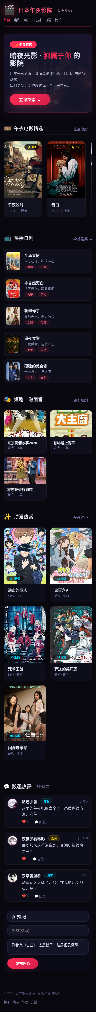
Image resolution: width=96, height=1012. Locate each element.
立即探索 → (30, 99)
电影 (17, 20)
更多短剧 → (82, 400)
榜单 (58, 20)
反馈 (33, 1002)
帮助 (25, 1002)
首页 (7, 20)
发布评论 (23, 964)
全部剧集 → (82, 238)
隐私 (16, 1002)
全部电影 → (82, 129)
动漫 (48, 20)
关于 (7, 1002)
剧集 (27, 20)
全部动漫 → (82, 517)
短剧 (37, 20)
